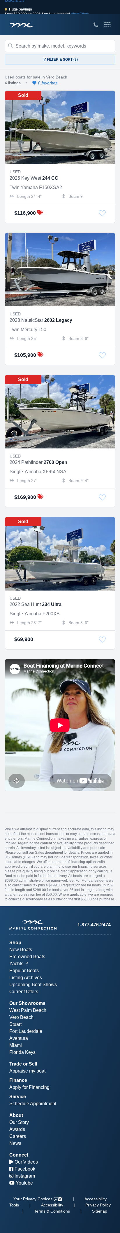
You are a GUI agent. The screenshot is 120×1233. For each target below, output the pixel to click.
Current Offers (23, 991)
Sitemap (99, 1211)
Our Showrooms (27, 1003)
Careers (17, 1136)
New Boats (20, 949)
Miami (15, 1045)
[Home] (34, 925)
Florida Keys (22, 1052)
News (15, 1143)
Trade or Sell (23, 1063)
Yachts (16, 963)
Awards (17, 1129)
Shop (15, 942)
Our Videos (25, 1161)
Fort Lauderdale (25, 1031)
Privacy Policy (98, 1205)
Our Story (19, 1122)
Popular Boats (24, 970)
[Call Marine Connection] (95, 25)
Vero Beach (21, 1017)
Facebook (24, 1168)
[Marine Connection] (21, 24)
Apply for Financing (29, 1087)
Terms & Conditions (52, 1211)
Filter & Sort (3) (62, 59)
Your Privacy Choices (33, 1199)
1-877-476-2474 (94, 924)
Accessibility (52, 1205)
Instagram (24, 1175)
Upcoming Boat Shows (33, 984)
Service (17, 1096)
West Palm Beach (27, 1010)
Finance (18, 1080)
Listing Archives (25, 977)
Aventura (18, 1038)
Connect (18, 1154)
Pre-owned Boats (27, 956)
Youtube (24, 1182)
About (16, 1115)
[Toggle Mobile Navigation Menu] (107, 24)
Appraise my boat (27, 1070)
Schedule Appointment (32, 1103)
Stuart (15, 1024)
